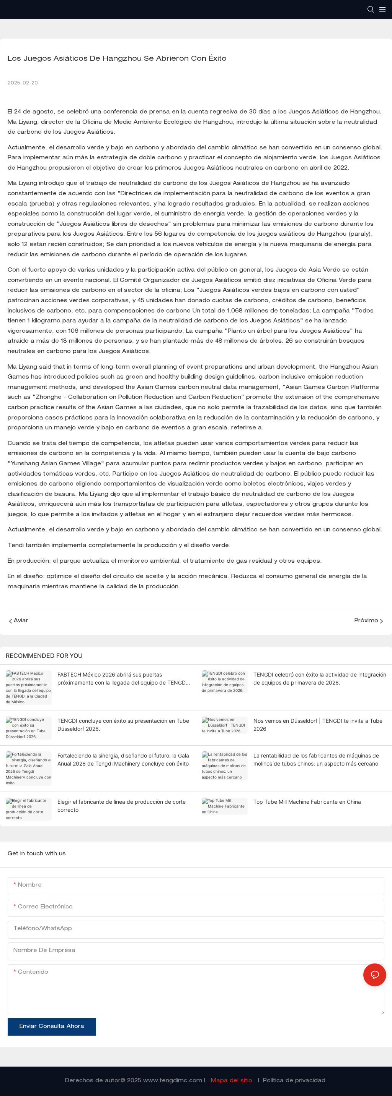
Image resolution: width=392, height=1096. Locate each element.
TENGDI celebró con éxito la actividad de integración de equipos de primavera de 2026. (319, 678)
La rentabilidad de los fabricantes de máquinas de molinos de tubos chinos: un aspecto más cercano (316, 759)
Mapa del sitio (231, 1081)
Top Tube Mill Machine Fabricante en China (307, 801)
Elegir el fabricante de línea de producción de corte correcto (121, 805)
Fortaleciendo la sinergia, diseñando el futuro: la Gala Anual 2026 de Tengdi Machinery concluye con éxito (123, 759)
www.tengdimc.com (173, 1081)
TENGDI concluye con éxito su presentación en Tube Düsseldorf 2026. (123, 724)
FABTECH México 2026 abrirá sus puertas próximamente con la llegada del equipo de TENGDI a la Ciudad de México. (122, 678)
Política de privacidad (294, 1081)
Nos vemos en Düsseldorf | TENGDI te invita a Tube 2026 (317, 724)
